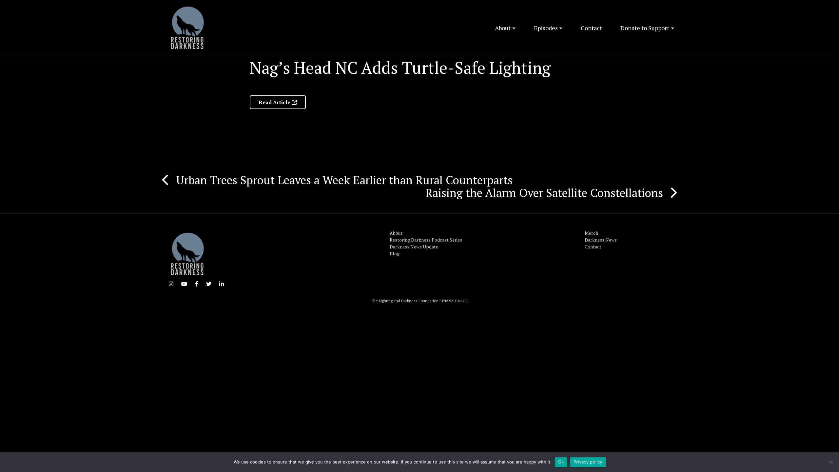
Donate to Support (644, 28)
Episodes (546, 28)
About (503, 28)
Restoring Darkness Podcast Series (426, 240)
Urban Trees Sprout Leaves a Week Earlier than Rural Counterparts (344, 179)
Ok (561, 461)
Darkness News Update (414, 247)
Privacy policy (588, 461)
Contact (591, 28)
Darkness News (601, 240)
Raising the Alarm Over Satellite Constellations (544, 192)
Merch (591, 233)
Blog (395, 253)
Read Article (275, 102)
